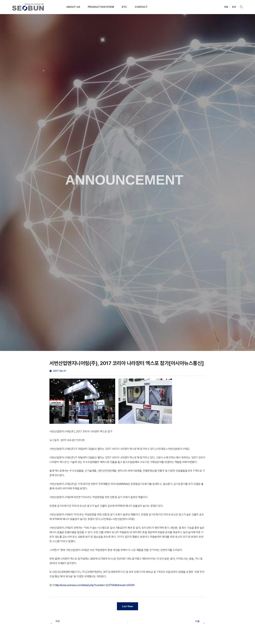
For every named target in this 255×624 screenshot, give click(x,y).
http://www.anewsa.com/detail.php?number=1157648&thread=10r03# (95, 585)
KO (234, 6)
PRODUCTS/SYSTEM (101, 6)
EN (226, 6)
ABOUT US (73, 6)
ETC (124, 6)
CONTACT (141, 6)
